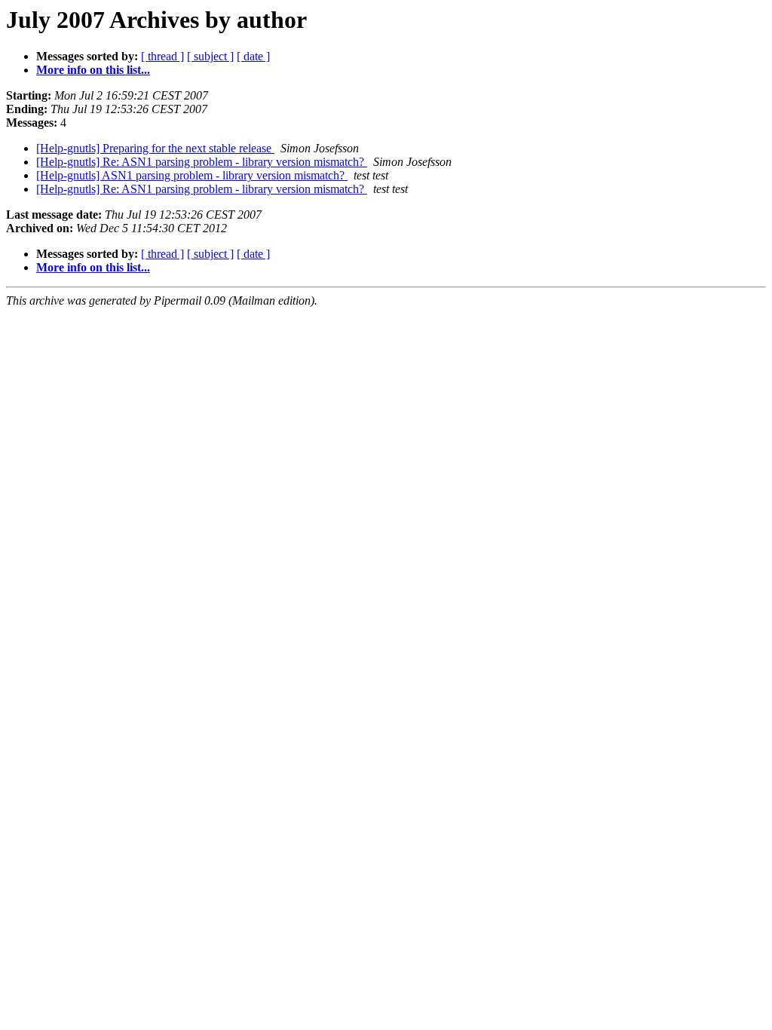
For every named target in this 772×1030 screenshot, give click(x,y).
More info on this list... (93, 69)
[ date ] (253, 56)
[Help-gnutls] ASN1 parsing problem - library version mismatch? (192, 175)
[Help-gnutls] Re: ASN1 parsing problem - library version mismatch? (201, 161)
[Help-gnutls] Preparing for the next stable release (155, 148)
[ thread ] (162, 56)
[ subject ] (210, 56)
